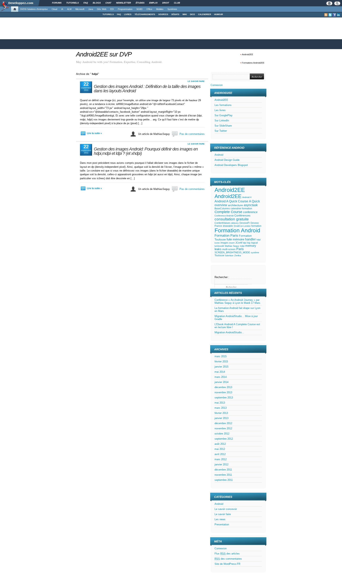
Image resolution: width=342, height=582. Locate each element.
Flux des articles (227, 553)
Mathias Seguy (232, 246)
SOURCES (163, 14)
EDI (112, 9)
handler (250, 239)
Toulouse (219, 255)
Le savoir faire (196, 81)
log (248, 242)
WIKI (184, 14)
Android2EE (247, 54)
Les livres (220, 110)
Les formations (223, 105)
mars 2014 (221, 376)
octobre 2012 (222, 433)
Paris (240, 249)
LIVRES (127, 14)
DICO (192, 14)
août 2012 (220, 443)
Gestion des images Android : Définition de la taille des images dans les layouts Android (147, 88)
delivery (235, 223)
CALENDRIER (204, 14)
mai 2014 (220, 371)
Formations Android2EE (253, 63)
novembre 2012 (223, 428)
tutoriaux (229, 255)
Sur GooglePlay (224, 115)
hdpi (258, 239)
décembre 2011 (223, 469)
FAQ (119, 14)
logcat (254, 242)
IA (62, 9)
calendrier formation (241, 208)
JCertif (238, 242)
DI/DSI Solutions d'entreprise (34, 9)
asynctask (251, 205)
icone (217, 243)
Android (219, 154)
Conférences (242, 215)
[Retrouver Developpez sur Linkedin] (338, 14)
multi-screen (229, 249)
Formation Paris (226, 235)
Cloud (54, 9)
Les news (220, 519)
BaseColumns (222, 208)
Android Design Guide (227, 159)
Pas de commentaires (192, 133)
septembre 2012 (224, 438)
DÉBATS (175, 14)
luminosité (219, 246)
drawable (228, 226)
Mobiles (159, 9)
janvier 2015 (221, 366)
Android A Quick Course (231, 201)
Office (149, 9)
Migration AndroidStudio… (229, 332)
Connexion (217, 85)
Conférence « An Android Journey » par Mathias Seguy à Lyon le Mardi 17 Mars (237, 301)
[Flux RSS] (326, 14)
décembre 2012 (223, 423)
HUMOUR (218, 14)
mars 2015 (221, 356)
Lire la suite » (94, 133)
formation (256, 226)
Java (90, 9)
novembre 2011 (223, 474)
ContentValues (222, 223)
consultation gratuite (232, 219)
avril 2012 (220, 454)
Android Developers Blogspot (231, 165)
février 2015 (221, 361)
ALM (69, 9)
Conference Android (224, 215)
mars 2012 (221, 459)
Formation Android (237, 230)
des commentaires (228, 558)
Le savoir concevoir (226, 509)
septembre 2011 (224, 479)
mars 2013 (221, 407)
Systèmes (172, 9)
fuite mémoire (235, 239)
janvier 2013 (221, 418)
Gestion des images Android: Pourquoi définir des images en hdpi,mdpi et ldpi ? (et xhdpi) (146, 151)
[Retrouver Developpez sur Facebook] (334, 14)
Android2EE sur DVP (104, 54)
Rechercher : (222, 277)
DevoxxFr (244, 223)
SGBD (139, 9)
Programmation (125, 9)
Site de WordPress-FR (227, 563)
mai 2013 (220, 402)
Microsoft (79, 9)
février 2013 (221, 412)
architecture (235, 205)
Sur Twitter (221, 130)
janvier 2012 (221, 464)
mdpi (242, 246)
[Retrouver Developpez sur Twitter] (330, 14)
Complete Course (228, 212)
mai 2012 (220, 449)
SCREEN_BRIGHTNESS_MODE (232, 252)
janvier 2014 (221, 382)
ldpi (244, 243)
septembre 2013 (224, 397)
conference (250, 212)
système (255, 252)
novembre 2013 (223, 392)
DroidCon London (242, 226)
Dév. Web (101, 9)
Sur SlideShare (223, 125)
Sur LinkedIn (222, 120)
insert (232, 243)
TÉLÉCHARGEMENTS (145, 14)
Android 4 (246, 197)
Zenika (237, 255)
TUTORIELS (108, 14)
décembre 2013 (223, 387)
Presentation (222, 524)
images (224, 242)
